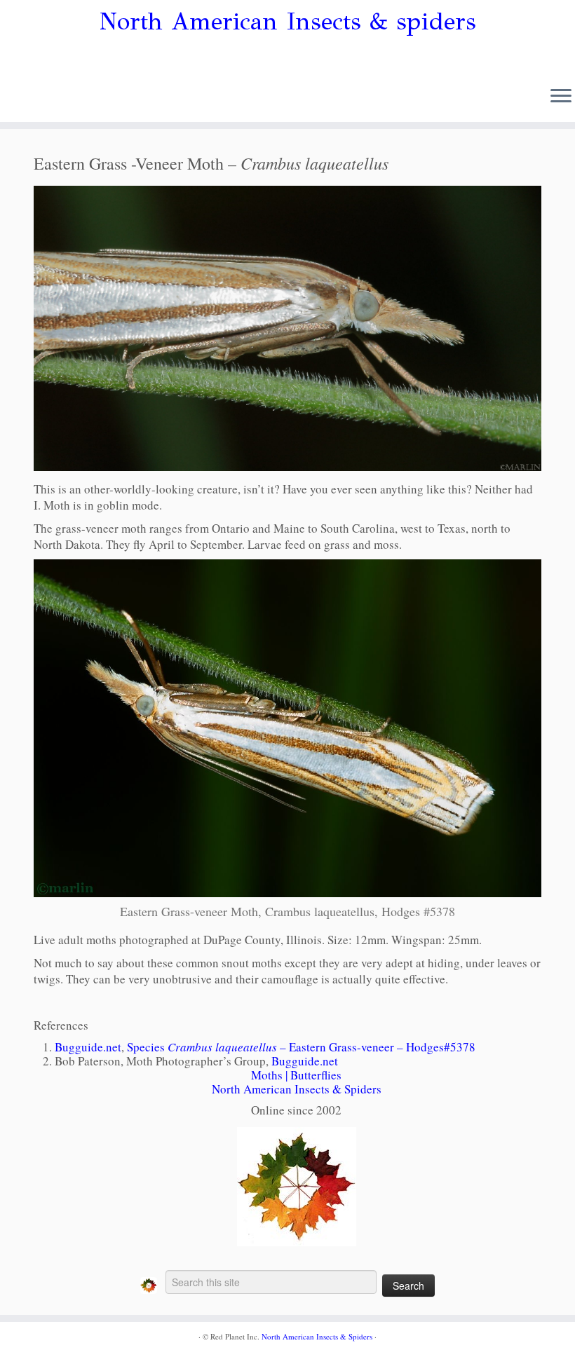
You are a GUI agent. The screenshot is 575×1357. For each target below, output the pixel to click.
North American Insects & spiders (288, 21)
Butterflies (315, 1075)
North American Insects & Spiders (296, 1089)
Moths (267, 1075)
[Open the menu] (560, 96)
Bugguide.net (88, 1047)
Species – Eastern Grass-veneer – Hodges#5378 (301, 1047)
